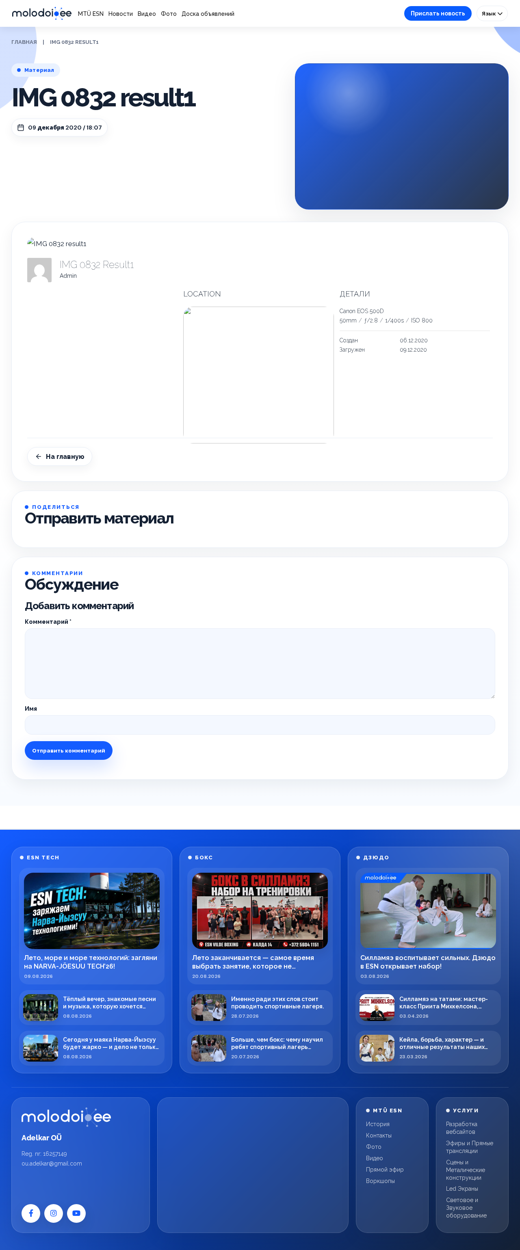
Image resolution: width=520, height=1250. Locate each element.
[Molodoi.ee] (66, 1117)
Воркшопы (380, 1181)
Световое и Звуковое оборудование (466, 1208)
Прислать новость (438, 13)
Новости (120, 14)
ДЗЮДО (376, 857)
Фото (169, 14)
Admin (68, 275)
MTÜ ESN (91, 14)
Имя (31, 708)
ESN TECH (43, 857)
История (378, 1124)
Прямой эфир (385, 1169)
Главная (24, 42)
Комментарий (48, 622)
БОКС (204, 857)
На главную (65, 457)
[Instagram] (53, 1213)
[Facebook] (31, 1213)
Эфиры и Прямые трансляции (469, 1147)
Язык (489, 13)
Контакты (379, 1135)
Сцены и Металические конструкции (465, 1170)
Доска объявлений (208, 14)
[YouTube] (76, 1213)
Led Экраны (462, 1188)
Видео (147, 14)
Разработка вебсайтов (461, 1128)
